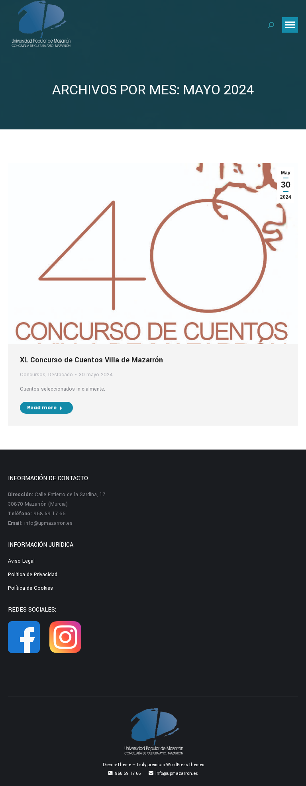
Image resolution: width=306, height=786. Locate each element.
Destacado (60, 374)
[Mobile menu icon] (290, 25)
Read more (42, 407)
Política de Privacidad (32, 574)
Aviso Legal (21, 561)
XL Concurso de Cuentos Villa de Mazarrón (91, 360)
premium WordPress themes (175, 765)
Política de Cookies (30, 588)
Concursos (32, 374)
